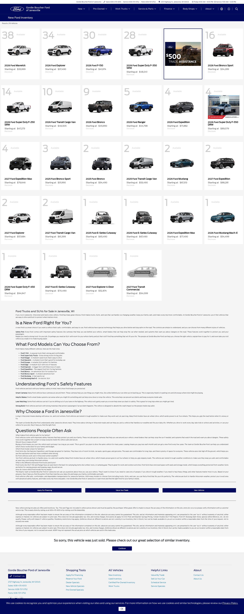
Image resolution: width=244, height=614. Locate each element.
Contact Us (19, 576)
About (197, 570)
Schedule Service (158, 582)
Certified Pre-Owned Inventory (122, 582)
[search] (236, 9)
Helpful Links (159, 570)
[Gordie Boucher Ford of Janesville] (30, 9)
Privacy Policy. (230, 603)
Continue (122, 548)
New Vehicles (199, 490)
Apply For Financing (44, 490)
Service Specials (158, 586)
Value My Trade (157, 575)
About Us (198, 579)
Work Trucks (114, 586)
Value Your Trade (122, 490)
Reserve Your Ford (74, 579)
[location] (159, 2)
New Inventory (115, 575)
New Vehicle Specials (75, 586)
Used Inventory (115, 579)
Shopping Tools (76, 570)
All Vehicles (116, 570)
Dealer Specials (72, 582)
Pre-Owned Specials (75, 590)
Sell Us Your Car (158, 579)
